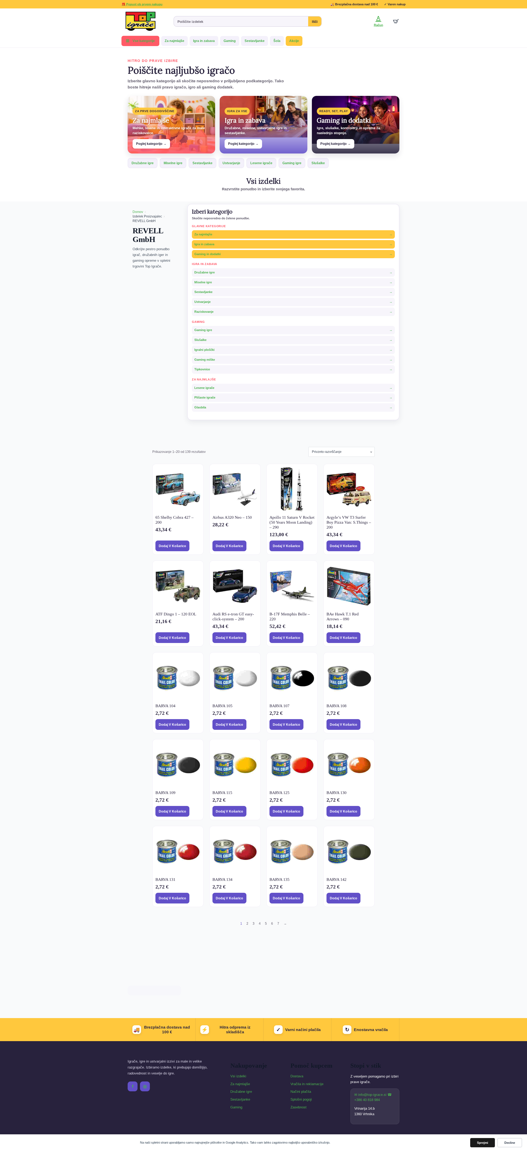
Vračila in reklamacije (306, 1084)
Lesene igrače (261, 163)
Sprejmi (482, 1142)
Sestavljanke (255, 41)
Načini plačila (300, 1092)
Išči (315, 22)
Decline (509, 1142)
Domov (138, 212)
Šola (276, 41)
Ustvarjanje (231, 163)
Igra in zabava (204, 41)
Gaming (230, 41)
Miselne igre (173, 163)
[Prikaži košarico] (395, 21)
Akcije (294, 41)
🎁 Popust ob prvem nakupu (141, 4)
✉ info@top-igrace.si (370, 1095)
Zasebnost (298, 1107)
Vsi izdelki (238, 1076)
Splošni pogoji (301, 1099)
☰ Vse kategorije (140, 41)
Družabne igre (143, 163)
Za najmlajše (174, 41)
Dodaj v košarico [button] (172, 546)
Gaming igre (291, 163)
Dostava (296, 1076)
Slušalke (318, 163)
